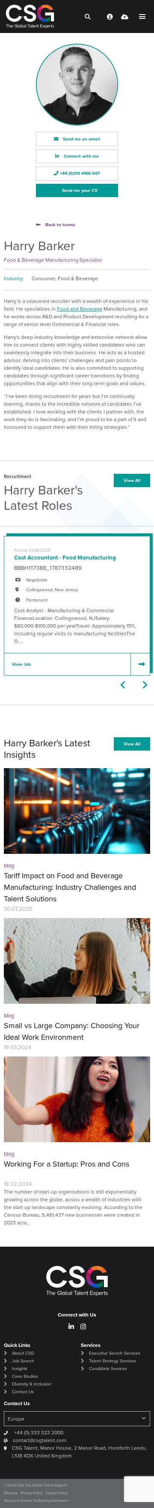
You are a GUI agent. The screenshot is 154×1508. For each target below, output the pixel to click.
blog (9, 866)
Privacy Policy (31, 1493)
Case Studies (25, 1376)
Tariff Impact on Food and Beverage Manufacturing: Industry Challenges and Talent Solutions (70, 887)
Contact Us (23, 1391)
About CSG (23, 1353)
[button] (123, 685)
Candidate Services (108, 1368)
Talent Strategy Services (112, 1361)
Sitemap (11, 1493)
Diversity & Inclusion (31, 1384)
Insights (19, 1368)
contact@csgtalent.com (39, 1440)
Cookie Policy (56, 1493)
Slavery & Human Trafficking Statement (36, 1501)
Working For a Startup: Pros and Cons (66, 1164)
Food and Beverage (79, 309)
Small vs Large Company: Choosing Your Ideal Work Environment (71, 1031)
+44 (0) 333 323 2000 (38, 1432)
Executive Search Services (114, 1353)
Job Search (23, 1361)
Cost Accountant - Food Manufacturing (65, 557)
